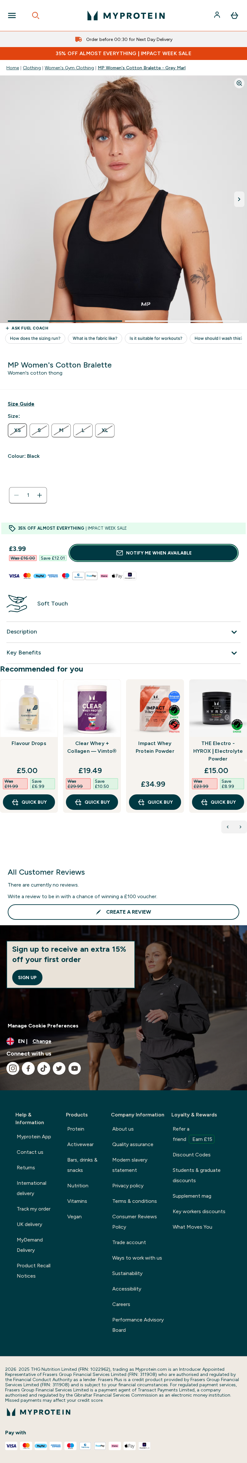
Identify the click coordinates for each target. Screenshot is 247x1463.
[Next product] (240, 826)
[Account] (218, 15)
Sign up (27, 977)
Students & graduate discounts (197, 1175)
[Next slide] (245, 760)
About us (123, 1129)
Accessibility (126, 1288)
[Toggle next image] (239, 199)
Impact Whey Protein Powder (155, 747)
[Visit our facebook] (28, 1068)
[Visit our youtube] (74, 1068)
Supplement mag (192, 1196)
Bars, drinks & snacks (82, 1165)
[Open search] (35, 15)
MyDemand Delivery (30, 1245)
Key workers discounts (199, 1211)
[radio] (17, 430)
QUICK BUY (34, 802)
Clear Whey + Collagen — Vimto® (91, 747)
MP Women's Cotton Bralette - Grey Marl (142, 67)
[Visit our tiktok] (43, 1068)
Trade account (129, 1242)
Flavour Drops (29, 743)
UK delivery (29, 1224)
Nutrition (77, 1185)
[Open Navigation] (12, 15)
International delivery (31, 1188)
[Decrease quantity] (16, 495)
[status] (27, 495)
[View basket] (234, 15)
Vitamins (77, 1201)
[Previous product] (227, 826)
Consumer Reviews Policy (134, 1222)
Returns (26, 1167)
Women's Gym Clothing (69, 67)
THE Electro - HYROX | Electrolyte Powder (218, 751)
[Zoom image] (239, 83)
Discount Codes (192, 1154)
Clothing (32, 67)
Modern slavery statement (129, 1165)
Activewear (80, 1144)
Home (12, 67)
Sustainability (127, 1273)
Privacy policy (127, 1185)
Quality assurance (132, 1144)
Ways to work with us (137, 1258)
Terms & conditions (134, 1201)
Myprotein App (34, 1136)
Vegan (74, 1216)
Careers (121, 1304)
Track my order (33, 1209)
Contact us (30, 1152)
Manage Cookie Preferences (43, 1025)
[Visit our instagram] (12, 1068)
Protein (75, 1129)
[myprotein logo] (126, 15)
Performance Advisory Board (138, 1325)
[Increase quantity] (39, 495)
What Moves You (192, 1227)
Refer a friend (192, 1134)
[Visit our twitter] (59, 1068)
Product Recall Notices (33, 1271)
